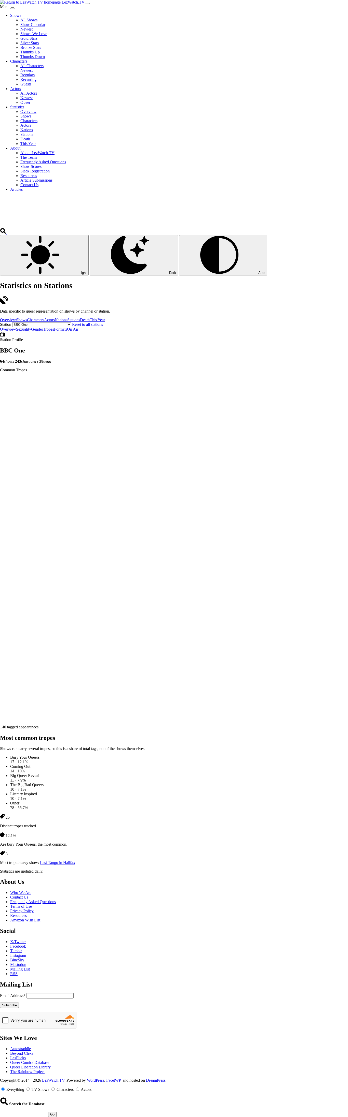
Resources (18, 915)
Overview (8, 320)
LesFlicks (18, 1058)
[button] (3, 232)
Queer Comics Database (29, 1062)
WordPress (95, 1080)
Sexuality (23, 329)
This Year (97, 320)
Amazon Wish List (25, 920)
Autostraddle (20, 1049)
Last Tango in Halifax (57, 862)
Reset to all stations (87, 324)
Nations (61, 320)
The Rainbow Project (27, 1071)
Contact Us (19, 897)
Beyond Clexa (21, 1053)
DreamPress (155, 1080)
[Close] (12, 8)
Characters (35, 320)
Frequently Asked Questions (33, 902)
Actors (49, 320)
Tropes (48, 329)
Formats (60, 329)
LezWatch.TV (53, 1080)
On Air (72, 329)
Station (5, 324)
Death (85, 320)
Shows (21, 320)
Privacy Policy (22, 911)
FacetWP (113, 1080)
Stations (73, 320)
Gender (37, 329)
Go (52, 1114)
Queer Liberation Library (30, 1067)
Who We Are (20, 892)
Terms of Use (21, 906)
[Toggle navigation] (88, 3)
